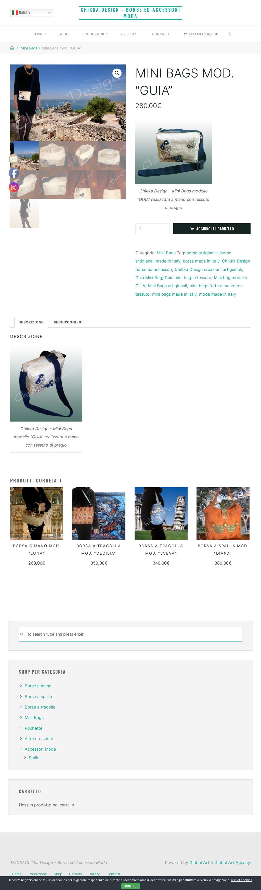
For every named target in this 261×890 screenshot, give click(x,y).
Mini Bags (29, 48)
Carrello (75, 874)
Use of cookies (241, 880)
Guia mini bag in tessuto (188, 277)
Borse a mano (38, 685)
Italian (24, 12)
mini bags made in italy (174, 294)
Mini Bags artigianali (167, 286)
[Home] (12, 48)
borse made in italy (201, 261)
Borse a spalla (38, 696)
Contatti (113, 874)
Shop (58, 874)
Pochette (33, 728)
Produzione (38, 874)
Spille (34, 757)
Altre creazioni (39, 738)
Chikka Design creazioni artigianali (208, 269)
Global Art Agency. (232, 862)
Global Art (198, 862)
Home (17, 874)
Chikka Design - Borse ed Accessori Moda (130, 12)
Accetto (130, 886)
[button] (117, 73)
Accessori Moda (40, 749)
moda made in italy (217, 294)
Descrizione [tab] (31, 322)
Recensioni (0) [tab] (68, 322)
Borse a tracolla (40, 707)
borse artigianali (202, 252)
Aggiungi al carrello (215, 229)
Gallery (94, 874)
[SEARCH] (230, 34)
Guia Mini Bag (148, 277)
